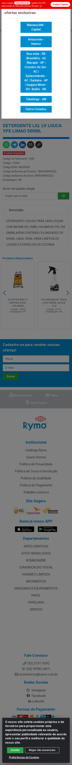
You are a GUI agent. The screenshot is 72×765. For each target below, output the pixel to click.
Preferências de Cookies (24, 757)
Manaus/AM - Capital (36, 27)
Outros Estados (36, 109)
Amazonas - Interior (36, 42)
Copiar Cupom (60, 4)
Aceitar (15, 750)
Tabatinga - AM (36, 99)
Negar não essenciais (42, 750)
